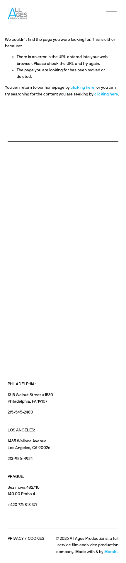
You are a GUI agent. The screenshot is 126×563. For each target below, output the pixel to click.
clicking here (82, 87)
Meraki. (111, 551)
